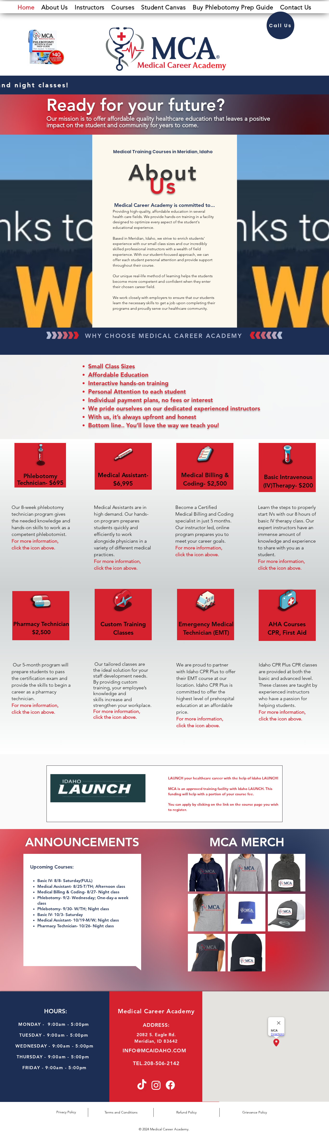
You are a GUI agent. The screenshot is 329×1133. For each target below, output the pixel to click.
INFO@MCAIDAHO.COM (154, 1050)
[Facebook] (170, 1085)
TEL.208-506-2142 (156, 1063)
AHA (275, 624)
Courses (294, 624)
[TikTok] (142, 1085)
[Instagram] (156, 1085)
